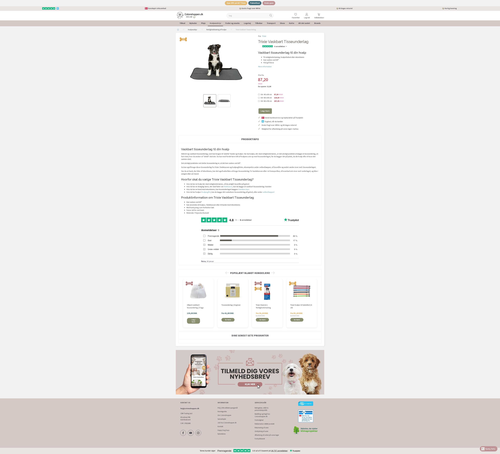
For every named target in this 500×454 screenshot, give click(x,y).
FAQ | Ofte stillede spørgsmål (228, 408)
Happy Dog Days (223, 430)
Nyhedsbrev (222, 434)
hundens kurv (244, 189)
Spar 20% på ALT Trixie (236, 3)
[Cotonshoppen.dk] (190, 15)
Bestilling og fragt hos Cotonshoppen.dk (262, 415)
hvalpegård (206, 192)
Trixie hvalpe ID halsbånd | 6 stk (301, 306)
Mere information (265, 66)
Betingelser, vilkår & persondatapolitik (261, 409)
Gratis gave (268, 3)
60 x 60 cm (272, 97)
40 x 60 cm (272, 94)
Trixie (264, 36)
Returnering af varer (261, 428)
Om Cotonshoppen (224, 415)
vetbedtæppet (268, 192)
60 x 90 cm (272, 101)
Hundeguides (222, 411)
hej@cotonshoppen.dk (189, 408)
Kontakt (220, 426)
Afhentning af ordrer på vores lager (267, 435)
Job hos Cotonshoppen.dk (227, 423)
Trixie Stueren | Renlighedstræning (263, 306)
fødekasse (228, 186)
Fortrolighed (259, 420)
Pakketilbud (255, 3)
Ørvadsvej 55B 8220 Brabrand (185, 418)
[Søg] (271, 15)
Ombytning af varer (261, 431)
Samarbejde (222, 419)
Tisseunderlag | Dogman (230, 305)
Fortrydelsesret (260, 439)
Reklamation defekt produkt (264, 424)
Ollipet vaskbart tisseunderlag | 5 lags (195, 306)
